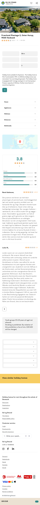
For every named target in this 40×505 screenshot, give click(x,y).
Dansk (4, 468)
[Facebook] (9, 449)
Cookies (4, 489)
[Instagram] (4, 449)
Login (4, 426)
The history (5, 416)
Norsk (4, 462)
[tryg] (28, 478)
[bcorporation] (34, 478)
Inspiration (5, 408)
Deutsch (4, 456)
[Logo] (8, 3)
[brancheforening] (9, 478)
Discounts (5, 402)
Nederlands (5, 459)
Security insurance (8, 432)
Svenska (4, 465)
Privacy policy (6, 486)
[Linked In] (14, 449)
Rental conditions (7, 492)
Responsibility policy (8, 419)
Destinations (6, 405)
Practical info (6, 429)
